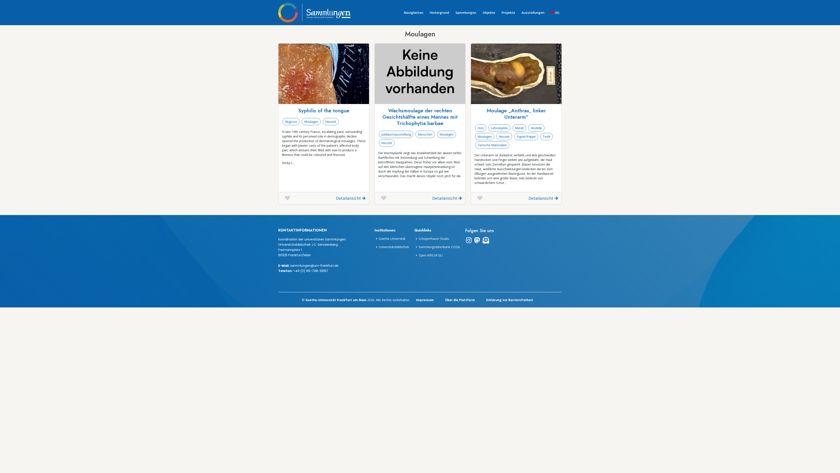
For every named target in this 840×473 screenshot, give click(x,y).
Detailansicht (349, 198)
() (556, 12)
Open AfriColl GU (431, 255)
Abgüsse (291, 122)
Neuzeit (330, 122)
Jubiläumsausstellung (396, 134)
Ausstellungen (533, 12)
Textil (546, 136)
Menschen (425, 134)
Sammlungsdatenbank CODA (439, 247)
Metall (519, 128)
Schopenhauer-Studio (434, 238)
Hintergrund (439, 12)
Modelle (536, 128)
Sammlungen (465, 12)
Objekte (489, 12)
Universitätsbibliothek (394, 247)
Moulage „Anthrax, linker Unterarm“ (516, 114)
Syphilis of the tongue (323, 110)
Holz (481, 128)
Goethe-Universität (392, 238)
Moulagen (311, 122)
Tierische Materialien (492, 145)
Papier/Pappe (526, 136)
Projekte (508, 12)
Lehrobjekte (499, 128)
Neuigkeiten (413, 12)
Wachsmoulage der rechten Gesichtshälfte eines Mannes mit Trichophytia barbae (420, 117)
